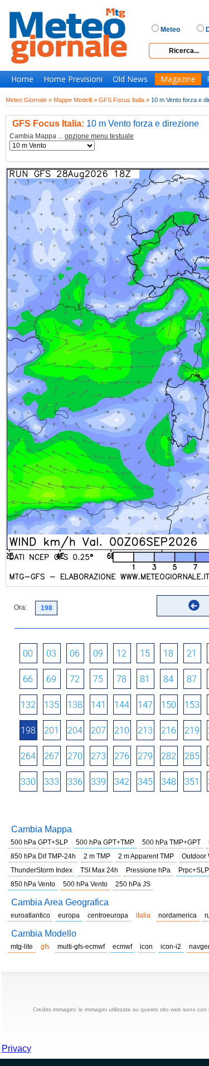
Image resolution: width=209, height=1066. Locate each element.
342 (121, 781)
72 (75, 679)
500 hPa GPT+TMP (105, 842)
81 (145, 679)
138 (74, 705)
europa (69, 915)
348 (168, 781)
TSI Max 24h (99, 870)
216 (168, 730)
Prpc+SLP (193, 870)
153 (192, 705)
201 (51, 730)
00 (28, 653)
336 (74, 781)
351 (192, 781)
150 (168, 705)
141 (98, 705)
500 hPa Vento (85, 884)
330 (28, 781)
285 (192, 756)
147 (145, 705)
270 (74, 756)
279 (145, 756)
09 (98, 653)
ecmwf (122, 947)
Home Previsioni (73, 79)
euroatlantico (30, 915)
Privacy (16, 1048)
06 (75, 653)
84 (168, 679)
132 (28, 705)
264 (28, 756)
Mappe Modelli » (75, 100)
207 (98, 730)
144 (121, 705)
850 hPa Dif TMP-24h (43, 856)
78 (121, 679)
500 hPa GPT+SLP (39, 842)
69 (51, 679)
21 (192, 653)
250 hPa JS (132, 884)
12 (121, 653)
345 (145, 781)
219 (192, 730)
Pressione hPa (148, 870)
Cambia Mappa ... (71, 136)
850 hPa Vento (33, 884)
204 (74, 730)
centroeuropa (108, 915)
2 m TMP (97, 856)
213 (145, 730)
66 (28, 679)
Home (22, 79)
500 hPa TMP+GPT (171, 842)
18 (168, 653)
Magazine (178, 79)
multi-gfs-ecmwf (81, 947)
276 (121, 756)
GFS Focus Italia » (124, 100)
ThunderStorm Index (41, 870)
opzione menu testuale (99, 136)
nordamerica (177, 915)
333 (51, 781)
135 (51, 705)
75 (98, 679)
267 (51, 756)
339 (98, 781)
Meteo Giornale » (29, 100)
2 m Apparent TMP (146, 856)
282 (168, 756)
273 (98, 756)
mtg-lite (22, 947)
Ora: (20, 607)
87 (192, 679)
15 (145, 653)
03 (51, 653)
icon (146, 947)
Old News (130, 79)
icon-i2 (171, 947)
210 (121, 730)
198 (28, 730)
